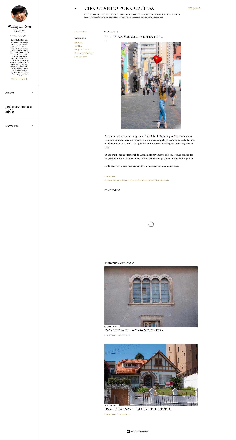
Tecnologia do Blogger (139, 431)
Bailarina (78, 42)
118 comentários (123, 335)
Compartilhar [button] (80, 31)
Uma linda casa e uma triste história (137, 409)
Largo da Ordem (82, 49)
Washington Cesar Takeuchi (19, 28)
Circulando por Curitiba (119, 8)
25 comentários (123, 414)
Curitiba (78, 46)
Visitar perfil (19, 79)
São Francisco (80, 56)
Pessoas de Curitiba (83, 53)
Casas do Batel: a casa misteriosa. (134, 330)
